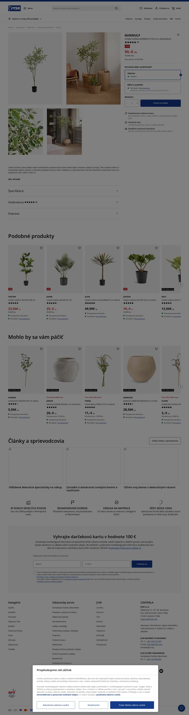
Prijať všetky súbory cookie (132, 705)
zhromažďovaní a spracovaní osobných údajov (57, 694)
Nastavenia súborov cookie (56, 705)
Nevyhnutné (93, 705)
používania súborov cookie (108, 694)
